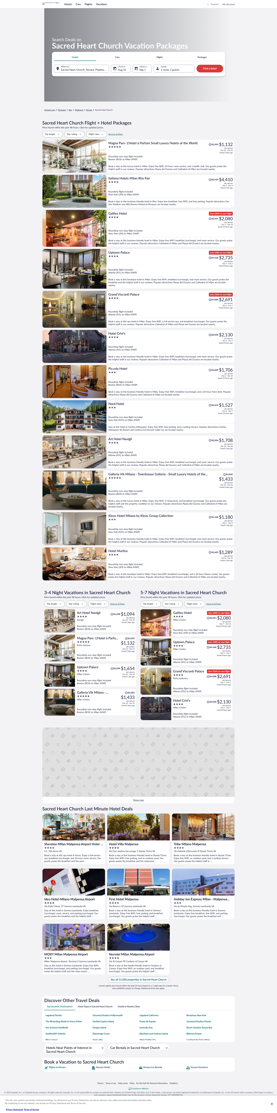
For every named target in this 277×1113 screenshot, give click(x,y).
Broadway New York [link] (196, 1015)
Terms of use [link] (110, 1083)
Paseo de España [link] (147, 1021)
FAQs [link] (132, 1083)
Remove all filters (115, 134)
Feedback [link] (174, 1083)
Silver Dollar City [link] (147, 1040)
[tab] (75, 57)
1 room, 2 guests (170, 70)
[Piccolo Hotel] (170, 381)
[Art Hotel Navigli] (170, 452)
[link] (67, 1068)
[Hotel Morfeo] (170, 564)
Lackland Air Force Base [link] (198, 1040)
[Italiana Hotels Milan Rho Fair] (170, 191)
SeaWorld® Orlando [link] (56, 1034)
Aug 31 (122, 70)
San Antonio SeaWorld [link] (57, 1028)
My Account (228, 4)
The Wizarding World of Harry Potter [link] (64, 1021)
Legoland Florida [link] (54, 1015)
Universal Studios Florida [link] (198, 1021)
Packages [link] (62, 110)
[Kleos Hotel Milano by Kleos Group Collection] (170, 528)
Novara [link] (89, 110)
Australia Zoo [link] (146, 1028)
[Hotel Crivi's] (170, 346)
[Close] (271, 1103)
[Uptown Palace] (170, 269)
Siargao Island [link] (99, 1028)
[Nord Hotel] (170, 416)
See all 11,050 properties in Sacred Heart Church (139, 979)
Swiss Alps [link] (97, 1040)
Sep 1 (142, 70)
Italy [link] (70, 110)
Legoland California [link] (148, 1015)
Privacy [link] (100, 1083)
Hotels (68, 4)
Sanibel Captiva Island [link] (103, 1021)
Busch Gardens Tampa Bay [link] (199, 1028)
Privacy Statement (14, 1110)
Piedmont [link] (79, 110)
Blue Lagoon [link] (52, 1040)
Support (215, 4)
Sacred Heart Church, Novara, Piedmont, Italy (85, 70)
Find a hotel (210, 68)
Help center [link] (123, 1083)
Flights (88, 4)
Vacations (101, 4)
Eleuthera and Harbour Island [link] (153, 1034)
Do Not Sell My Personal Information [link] (152, 1083)
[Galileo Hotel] (170, 228)
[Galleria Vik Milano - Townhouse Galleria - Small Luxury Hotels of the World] (170, 490)
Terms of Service (31, 1110)
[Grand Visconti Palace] (170, 309)
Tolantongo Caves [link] (101, 1034)
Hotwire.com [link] (49, 110)
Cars (78, 4)
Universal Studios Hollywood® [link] (107, 1015)
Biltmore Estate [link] (193, 1034)
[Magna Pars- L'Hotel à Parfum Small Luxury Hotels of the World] (170, 156)
